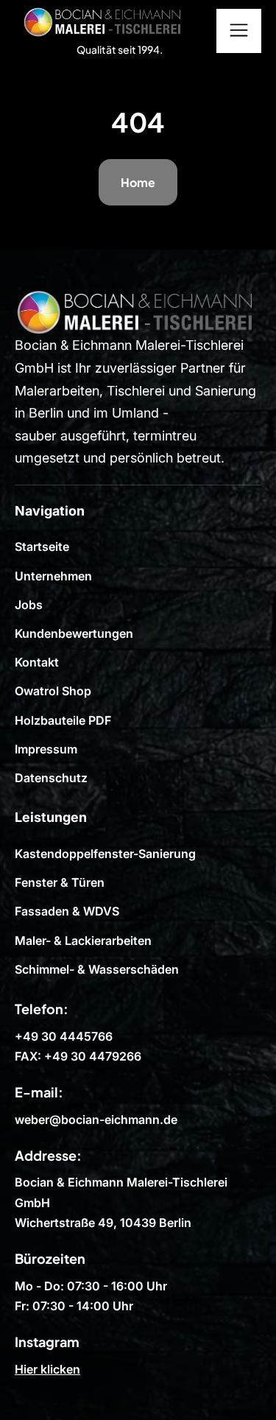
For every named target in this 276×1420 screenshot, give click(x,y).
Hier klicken (47, 1369)
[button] (238, 31)
